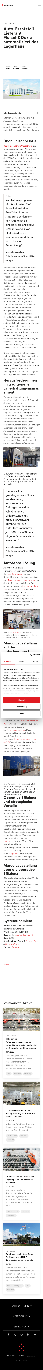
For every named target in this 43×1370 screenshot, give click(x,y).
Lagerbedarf (8, 841)
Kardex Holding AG (14, 1286)
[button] (39, 4)
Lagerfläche (17, 632)
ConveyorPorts (12, 944)
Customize (20, 707)
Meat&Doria (26, 146)
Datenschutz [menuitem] (10, 1355)
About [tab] (35, 661)
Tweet (6, 965)
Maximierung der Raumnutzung (21, 580)
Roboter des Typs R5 (24, 935)
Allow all (21, 700)
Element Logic (13, 1211)
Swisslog (15, 947)
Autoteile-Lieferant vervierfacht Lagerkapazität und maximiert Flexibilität (20, 1180)
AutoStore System (15, 574)
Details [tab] (21, 661)
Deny (21, 713)
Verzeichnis (20, 1316)
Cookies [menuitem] (21, 1355)
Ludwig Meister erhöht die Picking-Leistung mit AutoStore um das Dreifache (20, 1114)
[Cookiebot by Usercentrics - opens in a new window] (30, 655)
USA (8, 1074)
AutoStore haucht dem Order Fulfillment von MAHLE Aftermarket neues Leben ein (19, 1257)
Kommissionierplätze (16, 730)
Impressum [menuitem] (31, 1357)
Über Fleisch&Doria (12, 146)
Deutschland (12, 1136)
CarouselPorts (31, 941)
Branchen (20, 1327)
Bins (24, 590)
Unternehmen (20, 1306)
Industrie (17, 1074)
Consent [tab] (7, 661)
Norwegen (11, 1215)
